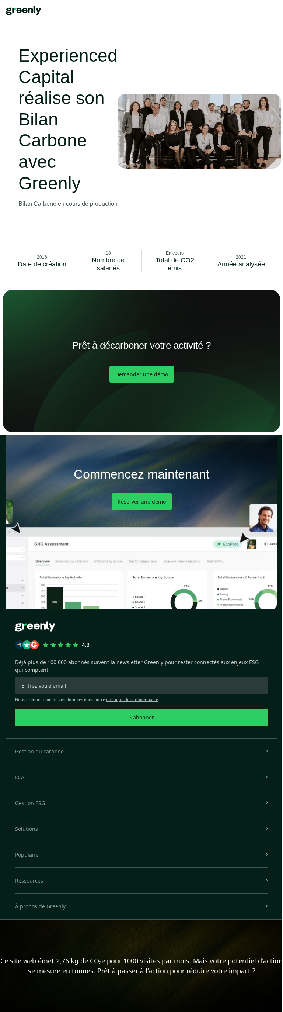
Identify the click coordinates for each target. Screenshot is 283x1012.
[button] (141, 751)
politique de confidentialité (132, 699)
